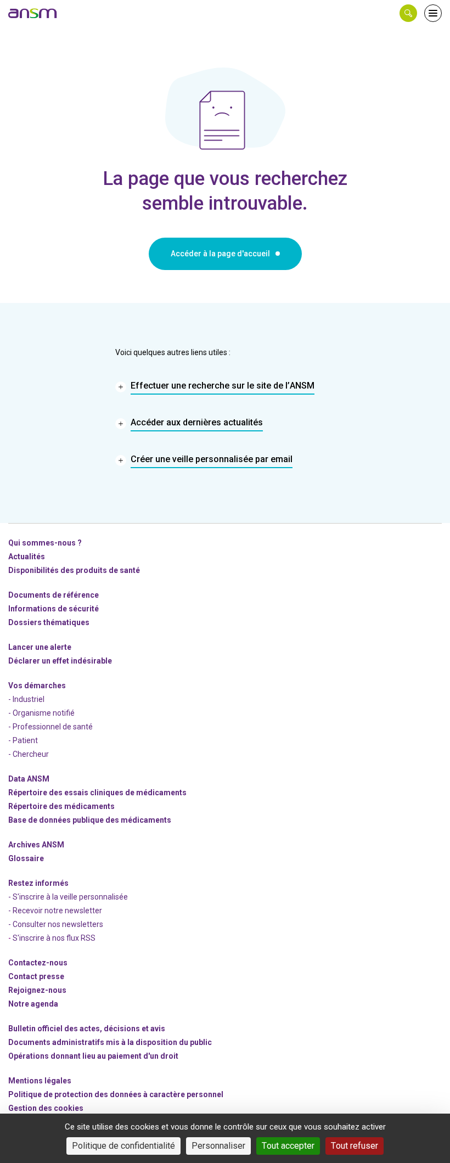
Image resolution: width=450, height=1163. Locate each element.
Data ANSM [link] (28, 778)
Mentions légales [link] (39, 1080)
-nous (37, 990)
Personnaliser (218, 1145)
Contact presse (36, 976)
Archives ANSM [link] (36, 844)
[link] (33, 13)
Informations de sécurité (53, 608)
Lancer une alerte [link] (39, 647)
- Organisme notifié (41, 713)
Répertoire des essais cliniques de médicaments (97, 792)
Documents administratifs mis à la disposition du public (110, 1042)
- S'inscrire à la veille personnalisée (68, 896)
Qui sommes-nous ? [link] (45, 542)
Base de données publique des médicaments (89, 820)
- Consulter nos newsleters (55, 924)
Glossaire (26, 858)
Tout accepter (288, 1145)
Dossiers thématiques (48, 622)
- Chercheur (28, 754)
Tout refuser (354, 1145)
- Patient (23, 740)
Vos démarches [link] (37, 685)
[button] (408, 13)
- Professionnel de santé (50, 726)
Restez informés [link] (38, 883)
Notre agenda (33, 1003)
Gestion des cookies (45, 1108)
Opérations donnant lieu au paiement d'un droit (93, 1056)
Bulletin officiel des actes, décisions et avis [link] (86, 1028)
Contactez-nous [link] (38, 962)
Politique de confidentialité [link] (123, 1145)
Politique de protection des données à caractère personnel (115, 1094)
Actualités (26, 556)
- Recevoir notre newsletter (55, 910)
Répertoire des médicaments (61, 806)
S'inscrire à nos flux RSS (54, 938)
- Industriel (26, 699)
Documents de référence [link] (53, 595)
